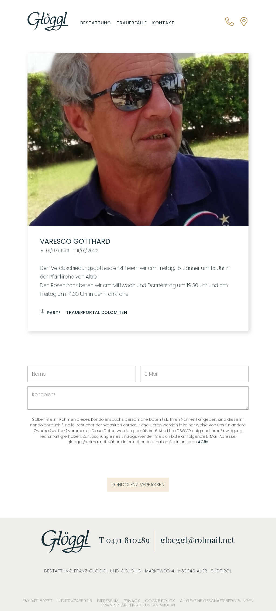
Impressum (107, 601)
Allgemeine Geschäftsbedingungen (216, 601)
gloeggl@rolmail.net (197, 539)
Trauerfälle (132, 22)
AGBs (203, 441)
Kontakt (163, 22)
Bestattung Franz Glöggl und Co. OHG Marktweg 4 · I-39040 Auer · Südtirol (138, 571)
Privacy (131, 601)
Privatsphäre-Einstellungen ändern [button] (138, 605)
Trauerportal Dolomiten (96, 312)
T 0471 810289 (124, 539)
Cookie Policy (160, 601)
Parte (53, 312)
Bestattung (95, 22)
